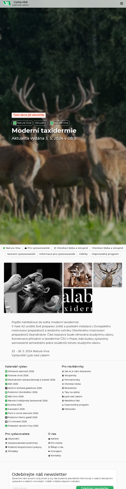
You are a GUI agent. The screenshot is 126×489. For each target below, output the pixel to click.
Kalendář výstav (16, 366)
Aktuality (40, 123)
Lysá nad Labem (73, 396)
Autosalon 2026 (16, 409)
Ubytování (13, 439)
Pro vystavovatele (17, 434)
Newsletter (71, 388)
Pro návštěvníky (73, 366)
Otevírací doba (73, 384)
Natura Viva (24, 123)
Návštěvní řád (72, 401)
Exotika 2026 (15, 405)
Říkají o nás (57, 447)
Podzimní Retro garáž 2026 (22, 417)
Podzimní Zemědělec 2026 (22, 392)
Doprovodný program (77, 405)
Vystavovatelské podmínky (23, 443)
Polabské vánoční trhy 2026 (23, 426)
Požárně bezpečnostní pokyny (25, 447)
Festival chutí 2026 (18, 375)
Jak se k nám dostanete (78, 371)
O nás (52, 434)
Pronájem (56, 451)
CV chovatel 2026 (17, 421)
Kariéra (55, 439)
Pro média (56, 443)
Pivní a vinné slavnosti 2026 (23, 413)
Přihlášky (13, 451)
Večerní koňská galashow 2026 (25, 388)
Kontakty (56, 455)
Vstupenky (70, 375)
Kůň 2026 (13, 384)
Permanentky (72, 380)
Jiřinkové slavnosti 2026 (21, 371)
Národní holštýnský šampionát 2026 (28, 401)
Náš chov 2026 (16, 396)
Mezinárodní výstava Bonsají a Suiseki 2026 (31, 380)
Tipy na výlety (72, 392)
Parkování (70, 409)
